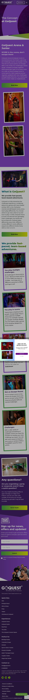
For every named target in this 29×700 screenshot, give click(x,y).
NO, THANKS (21, 356)
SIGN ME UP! (22, 353)
